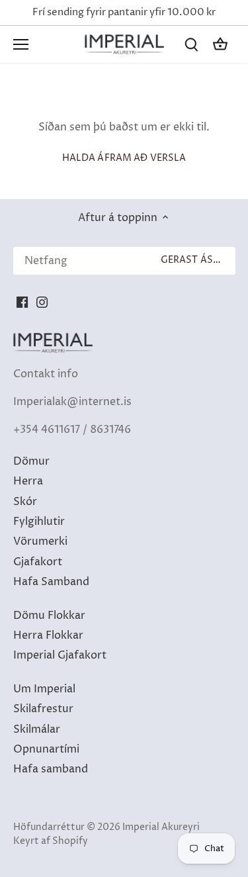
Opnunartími (46, 749)
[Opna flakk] (20, 44)
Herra (28, 481)
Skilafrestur (43, 709)
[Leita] (191, 44)
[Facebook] (22, 301)
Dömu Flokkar (49, 615)
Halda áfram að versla (124, 158)
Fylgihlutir (39, 521)
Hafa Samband (51, 582)
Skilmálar (36, 729)
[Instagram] (42, 301)
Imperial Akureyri (161, 827)
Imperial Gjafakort (59, 655)
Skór (25, 501)
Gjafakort (37, 562)
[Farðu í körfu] (220, 44)
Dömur (31, 461)
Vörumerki (40, 541)
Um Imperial (44, 689)
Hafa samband (50, 769)
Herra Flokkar (48, 635)
